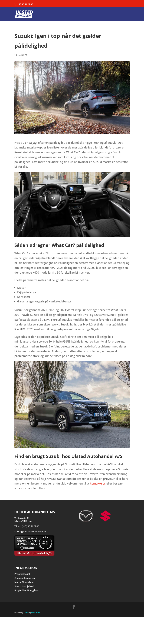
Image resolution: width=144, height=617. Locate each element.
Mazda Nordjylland (24, 582)
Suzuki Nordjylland (24, 586)
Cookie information (24, 578)
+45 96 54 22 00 (25, 4)
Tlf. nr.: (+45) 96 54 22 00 (26, 526)
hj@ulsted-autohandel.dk (33, 531)
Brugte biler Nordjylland (26, 590)
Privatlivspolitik (22, 573)
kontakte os (98, 483)
